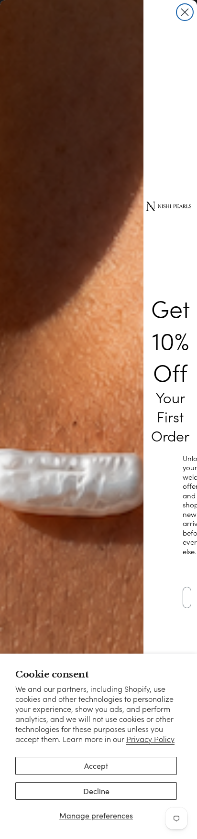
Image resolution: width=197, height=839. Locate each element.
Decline (96, 791)
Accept (96, 766)
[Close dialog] (184, 12)
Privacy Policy (150, 739)
